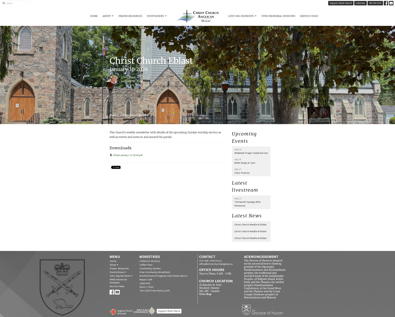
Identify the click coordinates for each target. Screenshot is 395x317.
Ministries (149, 256)
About (106, 16)
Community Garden (150, 268)
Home (94, 16)
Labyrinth (144, 283)
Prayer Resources (130, 16)
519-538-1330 (375, 3)
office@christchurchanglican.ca (216, 263)
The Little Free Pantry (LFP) (154, 290)
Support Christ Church (341, 3)
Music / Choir (146, 286)
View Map (205, 294)
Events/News (155, 16)
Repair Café (145, 279)
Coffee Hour (146, 264)
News (113, 115)
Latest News (247, 216)
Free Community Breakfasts (154, 272)
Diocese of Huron (263, 310)
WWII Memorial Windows (278, 16)
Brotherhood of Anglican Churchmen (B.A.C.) (163, 275)
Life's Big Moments (241, 16)
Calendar (360, 3)
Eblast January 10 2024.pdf (128, 155)
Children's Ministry (149, 260)
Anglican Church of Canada (121, 311)
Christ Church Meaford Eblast (250, 224)
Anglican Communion (144, 310)
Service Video (309, 16)
